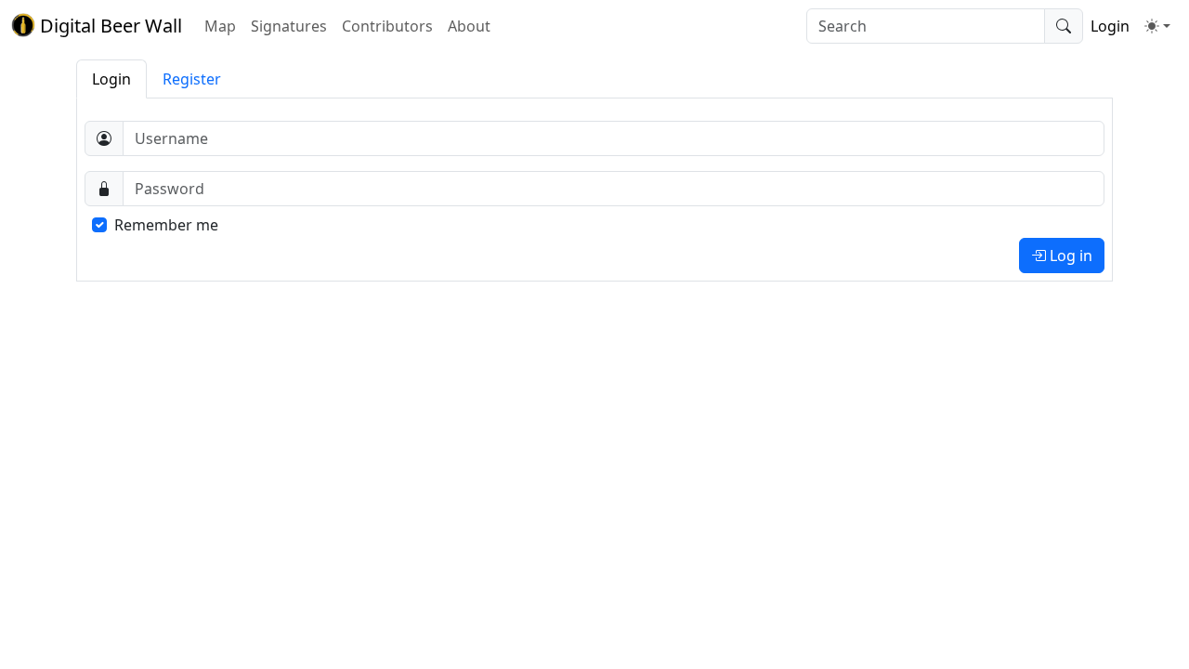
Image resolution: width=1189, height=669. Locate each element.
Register (192, 79)
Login (1110, 26)
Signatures (289, 26)
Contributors (387, 26)
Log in (1069, 255)
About (469, 26)
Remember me (166, 225)
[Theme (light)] (1157, 26)
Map (220, 26)
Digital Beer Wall (108, 25)
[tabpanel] (594, 189)
